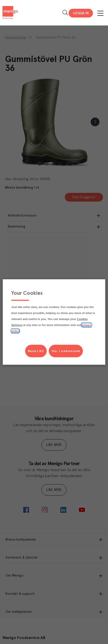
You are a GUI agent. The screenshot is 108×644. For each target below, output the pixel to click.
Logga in (81, 13)
